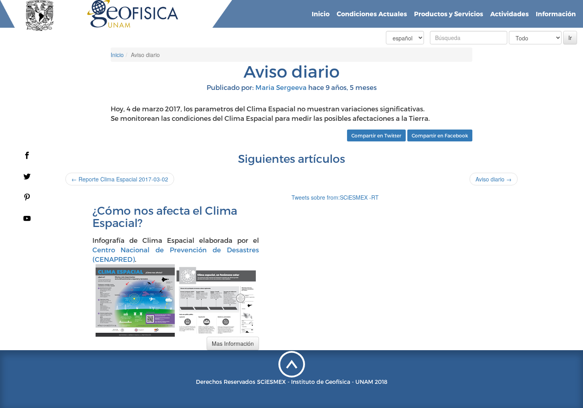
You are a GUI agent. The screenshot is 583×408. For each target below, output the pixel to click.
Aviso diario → (494, 179)
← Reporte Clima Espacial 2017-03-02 (119, 179)
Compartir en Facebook (440, 135)
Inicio (321, 13)
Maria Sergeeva (281, 87)
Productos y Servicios (448, 13)
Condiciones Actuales (372, 13)
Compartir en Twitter (376, 135)
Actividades (509, 13)
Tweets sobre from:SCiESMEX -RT (335, 197)
